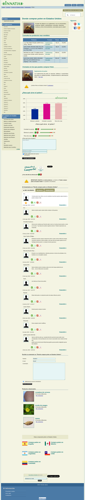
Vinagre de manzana (8, 100)
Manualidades (7, 131)
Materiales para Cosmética (10, 147)
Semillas (6, 139)
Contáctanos (50, 85)
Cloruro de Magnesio (8, 54)
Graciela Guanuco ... (28, 221)
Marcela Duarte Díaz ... (29, 250)
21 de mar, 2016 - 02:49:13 (29, 276)
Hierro (5, 74)
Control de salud (7, 123)
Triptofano (6, 98)
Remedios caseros (8, 145)
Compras (80, 5)
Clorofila (5, 52)
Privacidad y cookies (10, 491)
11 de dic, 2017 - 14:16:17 (28, 304)
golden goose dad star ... (30, 334)
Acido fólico (6, 32)
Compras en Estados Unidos (9, 116)
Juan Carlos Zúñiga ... (29, 236)
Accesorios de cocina (8, 119)
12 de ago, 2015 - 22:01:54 (29, 219)
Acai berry (6, 26)
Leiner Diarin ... (27, 306)
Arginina (5, 36)
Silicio (5, 96)
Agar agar (6, 34)
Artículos (67, 5)
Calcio (5, 42)
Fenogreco (6, 62)
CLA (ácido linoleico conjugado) (10, 50)
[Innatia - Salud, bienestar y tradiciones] (12, 3)
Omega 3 (5, 86)
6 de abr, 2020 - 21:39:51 (28, 332)
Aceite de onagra (7, 30)
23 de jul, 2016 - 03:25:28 (28, 233)
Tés (4, 143)
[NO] (38, 129)
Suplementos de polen (9, 21)
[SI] (36, 129)
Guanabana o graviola (8, 72)
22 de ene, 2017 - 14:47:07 (29, 290)
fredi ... (25, 278)
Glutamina (6, 70)
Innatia (3, 7)
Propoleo (5, 90)
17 (34, 202)
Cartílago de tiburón (7, 46)
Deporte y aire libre (8, 125)
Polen (6, 19)
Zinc (4, 112)
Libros (74, 5)
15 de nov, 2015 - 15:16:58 (29, 248)
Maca (5, 82)
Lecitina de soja (7, 78)
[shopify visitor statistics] (42, 499)
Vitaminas (6, 110)
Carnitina (5, 44)
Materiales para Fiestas (9, 133)
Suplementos (28, 7)
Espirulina (6, 60)
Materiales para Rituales (9, 137)
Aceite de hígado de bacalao (9, 28)
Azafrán (5, 38)
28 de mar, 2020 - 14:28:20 (29, 318)
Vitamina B (6, 104)
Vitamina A (6, 102)
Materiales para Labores (9, 135)
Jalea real (6, 76)
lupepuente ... (27, 264)
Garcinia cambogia (7, 64)
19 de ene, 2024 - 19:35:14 (29, 350)
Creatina (5, 58)
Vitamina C (6, 106)
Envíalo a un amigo (40, 170)
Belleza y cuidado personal (10, 121)
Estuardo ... (26, 320)
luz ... (24, 193)
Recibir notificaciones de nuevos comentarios (31, 154)
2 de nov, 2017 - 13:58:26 (28, 262)
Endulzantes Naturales (9, 127)
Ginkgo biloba (6, 66)
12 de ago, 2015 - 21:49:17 (29, 205)
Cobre (5, 56)
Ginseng (5, 68)
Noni (5, 84)
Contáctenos (8, 495)
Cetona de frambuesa (8, 48)
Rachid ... (25, 292)
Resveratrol (6, 92)
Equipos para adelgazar (9, 129)
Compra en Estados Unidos (17, 7)
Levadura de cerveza (8, 80)
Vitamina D (6, 108)
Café (5, 40)
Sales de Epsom (7, 94)
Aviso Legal (8, 493)
